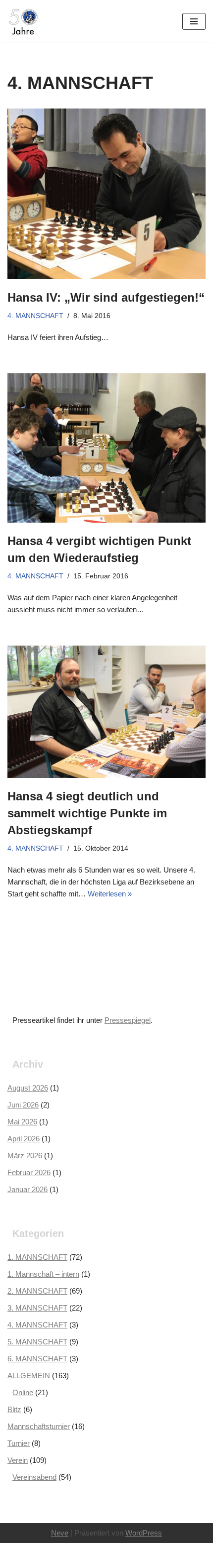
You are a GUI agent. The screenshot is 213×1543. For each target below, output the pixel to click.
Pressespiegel (128, 1020)
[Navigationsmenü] (194, 21)
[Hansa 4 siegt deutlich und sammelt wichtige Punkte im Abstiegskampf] (106, 712)
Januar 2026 (27, 1189)
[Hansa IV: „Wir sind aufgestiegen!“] (106, 194)
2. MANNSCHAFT (37, 1291)
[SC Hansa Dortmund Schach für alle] (23, 21)
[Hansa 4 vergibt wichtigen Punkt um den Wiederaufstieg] (106, 448)
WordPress (143, 1533)
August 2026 (27, 1088)
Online (22, 1392)
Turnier (18, 1443)
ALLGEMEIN (28, 1375)
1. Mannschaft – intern (43, 1274)
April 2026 (23, 1138)
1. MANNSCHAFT (37, 1257)
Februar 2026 (29, 1172)
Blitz (14, 1409)
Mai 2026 (22, 1121)
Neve (59, 1533)
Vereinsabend (34, 1477)
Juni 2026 (23, 1105)
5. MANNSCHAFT (37, 1341)
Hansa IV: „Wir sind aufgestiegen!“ (106, 297)
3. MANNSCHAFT (37, 1308)
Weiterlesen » (110, 893)
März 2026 (24, 1155)
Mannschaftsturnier (38, 1426)
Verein (17, 1460)
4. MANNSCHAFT (35, 316)
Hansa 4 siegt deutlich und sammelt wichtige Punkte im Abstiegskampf (87, 812)
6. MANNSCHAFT (37, 1358)
